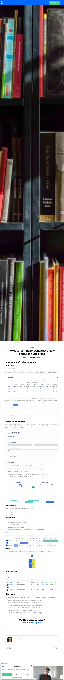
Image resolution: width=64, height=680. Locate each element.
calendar (26, 630)
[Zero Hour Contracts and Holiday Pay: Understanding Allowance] (48, 676)
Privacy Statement (19, 677)
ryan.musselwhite (35, 357)
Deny (17, 674)
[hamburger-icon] (62, 2)
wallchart (46, 630)
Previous (9, 648)
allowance (19, 630)
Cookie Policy (14, 677)
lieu (35, 630)
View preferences (27, 674)
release (40, 630)
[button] (31, 666)
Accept (6, 674)
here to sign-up (34, 622)
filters (31, 630)
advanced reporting (10, 630)
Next (56, 648)
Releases (32, 347)
